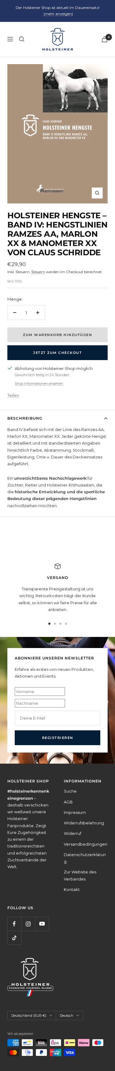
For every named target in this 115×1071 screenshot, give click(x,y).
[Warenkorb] (105, 39)
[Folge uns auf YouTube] (42, 924)
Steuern (38, 271)
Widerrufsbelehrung (84, 822)
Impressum (75, 812)
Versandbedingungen (85, 844)
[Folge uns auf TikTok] (14, 938)
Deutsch (66, 1015)
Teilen (13, 395)
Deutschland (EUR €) (28, 1015)
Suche (70, 791)
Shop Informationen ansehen (39, 383)
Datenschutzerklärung (85, 858)
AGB (68, 801)
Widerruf (72, 833)
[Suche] (22, 39)
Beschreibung (24, 418)
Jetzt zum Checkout (57, 353)
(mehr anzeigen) (58, 13)
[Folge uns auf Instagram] (28, 924)
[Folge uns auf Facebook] (14, 924)
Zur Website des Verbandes (80, 875)
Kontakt (72, 889)
